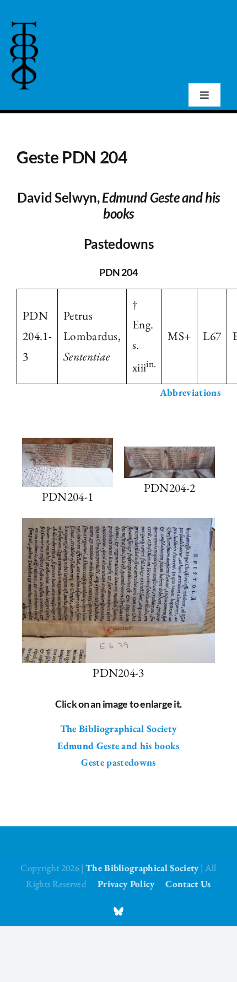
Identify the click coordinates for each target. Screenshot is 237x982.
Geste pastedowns (118, 762)
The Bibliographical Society (118, 728)
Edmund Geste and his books (118, 745)
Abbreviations (190, 392)
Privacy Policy (126, 884)
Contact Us (188, 884)
